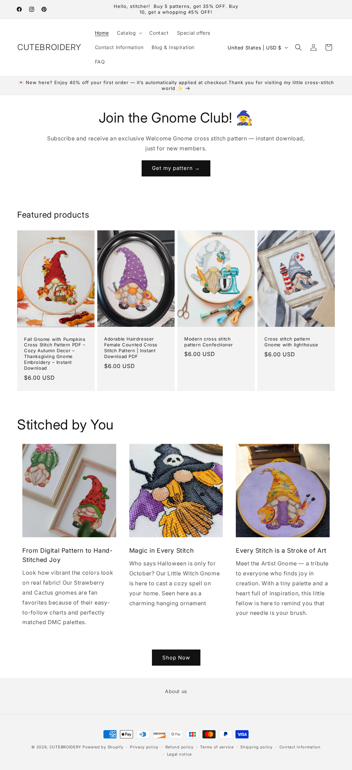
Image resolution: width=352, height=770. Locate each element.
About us (176, 691)
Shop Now (176, 657)
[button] (129, 33)
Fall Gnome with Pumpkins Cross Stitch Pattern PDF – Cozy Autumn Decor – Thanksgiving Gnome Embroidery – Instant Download (55, 353)
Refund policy (179, 747)
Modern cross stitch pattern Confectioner (208, 341)
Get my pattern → (176, 168)
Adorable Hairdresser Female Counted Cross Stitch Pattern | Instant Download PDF (130, 347)
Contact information (300, 747)
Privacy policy (144, 747)
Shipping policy (256, 747)
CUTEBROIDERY (65, 747)
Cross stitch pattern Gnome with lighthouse (291, 341)
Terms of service (216, 747)
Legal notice (179, 754)
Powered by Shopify (102, 747)
